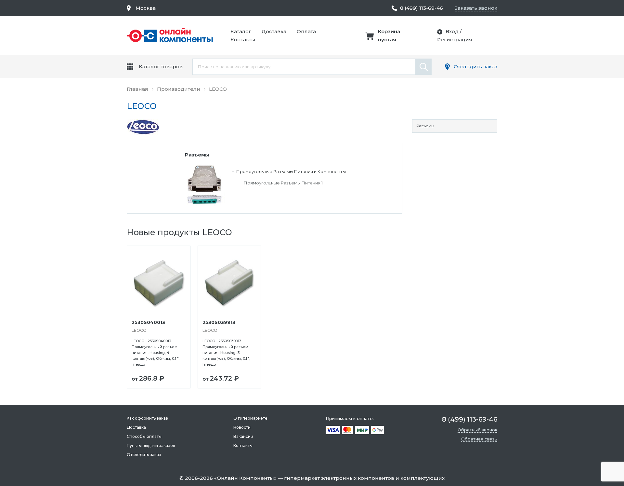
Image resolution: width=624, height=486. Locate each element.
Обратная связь (479, 438)
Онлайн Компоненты (245, 478)
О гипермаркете (250, 418)
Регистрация (454, 39)
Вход (452, 31)
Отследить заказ (475, 66)
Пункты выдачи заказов (151, 445)
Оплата (306, 31)
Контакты (242, 39)
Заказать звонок (476, 8)
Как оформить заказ (147, 418)
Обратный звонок (477, 429)
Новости (242, 427)
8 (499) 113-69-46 (421, 8)
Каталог (240, 31)
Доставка (274, 31)
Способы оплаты (144, 436)
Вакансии (243, 436)
